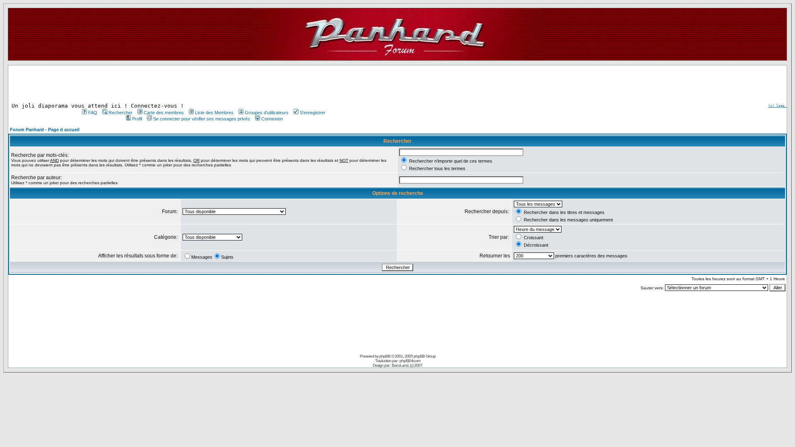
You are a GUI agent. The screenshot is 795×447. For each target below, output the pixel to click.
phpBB (384, 356)
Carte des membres (164, 112)
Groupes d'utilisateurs (267, 112)
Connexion (272, 118)
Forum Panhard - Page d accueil (45, 129)
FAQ (92, 112)
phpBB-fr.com (410, 360)
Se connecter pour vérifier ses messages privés (201, 118)
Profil (137, 118)
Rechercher (120, 112)
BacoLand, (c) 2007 (407, 365)
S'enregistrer (312, 112)
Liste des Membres (214, 112)
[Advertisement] (203, 84)
